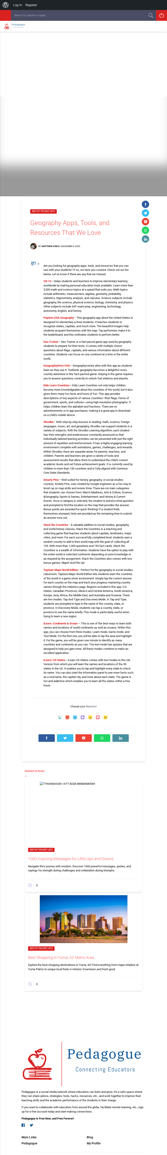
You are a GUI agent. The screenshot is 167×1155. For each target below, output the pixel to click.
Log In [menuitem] (17, 5)
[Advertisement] (83, 64)
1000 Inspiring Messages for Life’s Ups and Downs (71, 858)
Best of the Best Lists (43, 211)
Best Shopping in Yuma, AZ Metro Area (61, 957)
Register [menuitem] (31, 5)
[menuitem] (5, 5)
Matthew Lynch (51, 246)
